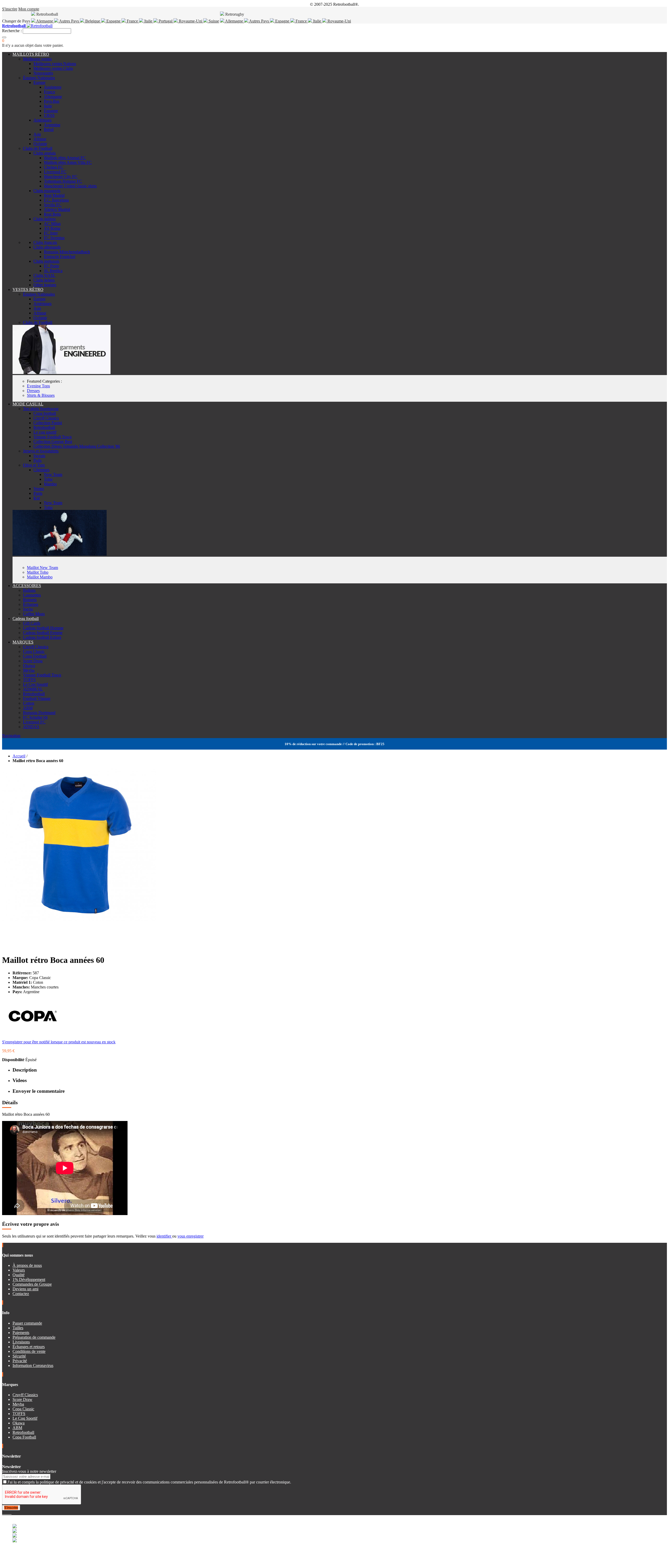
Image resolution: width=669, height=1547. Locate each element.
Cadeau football (26, 618)
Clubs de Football (37, 148)
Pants (37, 493)
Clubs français (45, 242)
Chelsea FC (53, 167)
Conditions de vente (29, 1351)
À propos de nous (27, 1265)
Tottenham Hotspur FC (63, 181)
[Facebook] (3, 1512)
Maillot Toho (37, 572)
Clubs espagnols (46, 190)
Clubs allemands (47, 247)
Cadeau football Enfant (42, 637)
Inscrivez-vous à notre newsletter (29, 1471)
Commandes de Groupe (32, 1284)
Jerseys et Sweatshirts (41, 451)
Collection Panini (47, 423)
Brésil (49, 129)
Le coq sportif (44, 432)
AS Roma (52, 228)
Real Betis (52, 214)
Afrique (39, 139)
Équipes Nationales (39, 78)
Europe (39, 82)
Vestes (38, 488)
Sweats (39, 455)
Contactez (21, 1293)
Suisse (213, 21)
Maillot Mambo (40, 577)
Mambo (50, 484)
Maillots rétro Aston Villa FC (68, 162)
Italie (148, 21)
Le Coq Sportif (35, 684)
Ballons (29, 590)
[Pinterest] (10, 1512)
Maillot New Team (42, 567)
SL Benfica (53, 270)
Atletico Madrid (57, 209)
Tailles (18, 1328)
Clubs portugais (46, 261)
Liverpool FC (55, 172)
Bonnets (30, 599)
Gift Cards (31, 623)
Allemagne (234, 21)
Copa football (44, 413)
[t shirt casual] (60, 554)
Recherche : (12, 30)
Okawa (29, 665)
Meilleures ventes (37, 59)
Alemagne (44, 21)
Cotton (28, 703)
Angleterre (52, 87)
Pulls (37, 460)
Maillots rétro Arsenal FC (65, 158)
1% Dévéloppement (29, 1279)
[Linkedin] (9, 1512)
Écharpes (30, 604)
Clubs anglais (44, 153)
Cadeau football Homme (43, 628)
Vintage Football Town (52, 437)
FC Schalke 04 (35, 717)
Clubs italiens (44, 219)
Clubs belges (44, 280)
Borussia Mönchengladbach (67, 252)
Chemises (41, 470)
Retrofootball (44, 427)
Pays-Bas (51, 101)
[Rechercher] (4, 37)
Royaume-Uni (190, 21)
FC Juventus (54, 237)
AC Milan (52, 223)
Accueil (19, 756)
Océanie (40, 143)
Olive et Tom (34, 465)
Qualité (19, 1275)
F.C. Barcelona (56, 200)
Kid (36, 498)
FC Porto (51, 266)
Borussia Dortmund (39, 712)
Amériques (42, 120)
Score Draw (33, 661)
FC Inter (51, 233)
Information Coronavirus (33, 1365)
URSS (49, 115)
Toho (48, 479)
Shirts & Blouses (41, 395)
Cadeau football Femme (42, 632)
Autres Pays (69, 21)
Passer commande (27, 1323)
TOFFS (29, 679)
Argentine (52, 125)
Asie (37, 134)
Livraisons (21, 1342)
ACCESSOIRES (27, 585)
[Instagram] (7, 1512)
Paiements (21, 1332)
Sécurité (19, 1356)
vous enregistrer (190, 1236)
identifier (164, 1236)
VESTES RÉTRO (28, 289)
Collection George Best (52, 441)
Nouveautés (43, 73)
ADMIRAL (33, 689)
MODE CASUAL (28, 404)
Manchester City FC (60, 176)
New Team (53, 474)
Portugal (166, 21)
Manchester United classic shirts (70, 186)
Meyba (28, 670)
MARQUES (23, 642)
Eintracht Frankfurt (59, 256)
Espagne (113, 21)
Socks (28, 609)
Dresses (33, 390)
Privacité (20, 1361)
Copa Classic (34, 651)
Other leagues (44, 285)
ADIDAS (31, 726)
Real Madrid (54, 195)
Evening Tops (38, 386)
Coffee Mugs (34, 614)
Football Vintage (36, 698)
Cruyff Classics (46, 418)
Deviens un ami (25, 1289)
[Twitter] (5, 1512)
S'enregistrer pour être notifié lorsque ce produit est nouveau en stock (59, 1042)
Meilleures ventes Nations (54, 63)
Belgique (92, 21)
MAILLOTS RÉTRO (31, 54)
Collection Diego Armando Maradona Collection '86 (76, 446)
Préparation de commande (34, 1337)
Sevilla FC (52, 205)
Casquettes (32, 595)
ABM (28, 708)
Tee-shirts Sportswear (41, 408)
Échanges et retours (29, 1346)
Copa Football (35, 656)
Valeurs (19, 1270)
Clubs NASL (44, 275)
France (132, 21)
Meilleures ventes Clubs (53, 68)
